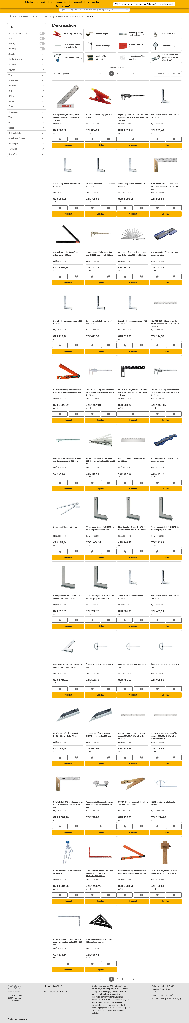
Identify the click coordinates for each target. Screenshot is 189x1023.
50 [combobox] (174, 73)
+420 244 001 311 (56, 986)
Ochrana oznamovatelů (162, 995)
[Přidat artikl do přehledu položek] (60, 139)
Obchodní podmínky (161, 989)
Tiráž (154, 992)
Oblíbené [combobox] (160, 73)
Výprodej (12, 49)
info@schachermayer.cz (59, 991)
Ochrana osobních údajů (163, 986)
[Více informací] (63, 6)
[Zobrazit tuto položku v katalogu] (76, 139)
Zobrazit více (115, 67)
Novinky (11, 44)
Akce (10, 38)
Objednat (68, 145)
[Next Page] (133, 73)
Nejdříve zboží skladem (17, 33)
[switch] (42, 33)
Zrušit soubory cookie (17, 1019)
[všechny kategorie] (10, 16)
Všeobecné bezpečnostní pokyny (166, 998)
